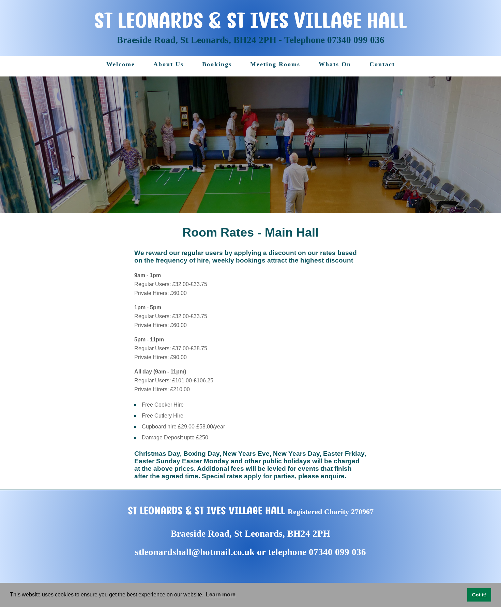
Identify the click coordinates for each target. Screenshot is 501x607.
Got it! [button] (479, 594)
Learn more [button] (221, 594)
